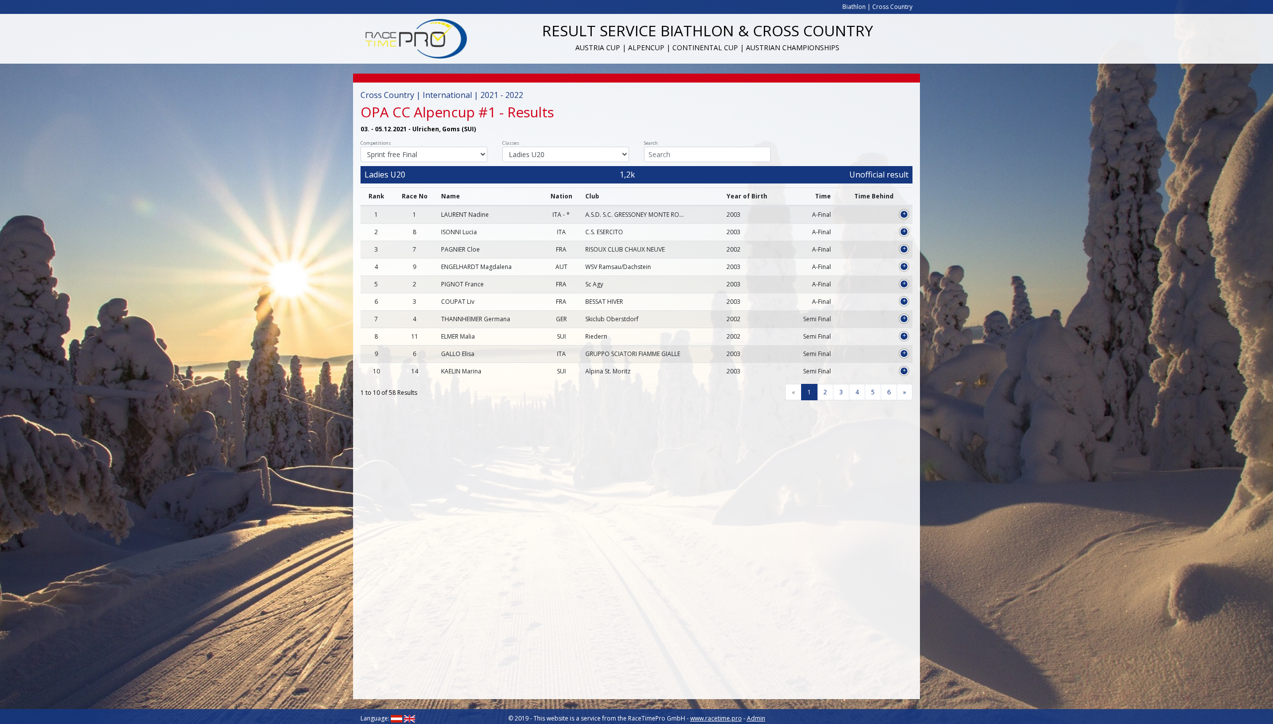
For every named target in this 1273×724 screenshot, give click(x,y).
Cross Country (892, 6)
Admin (756, 718)
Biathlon (854, 6)
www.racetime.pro (716, 718)
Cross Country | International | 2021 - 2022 (442, 95)
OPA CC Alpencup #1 (428, 111)
